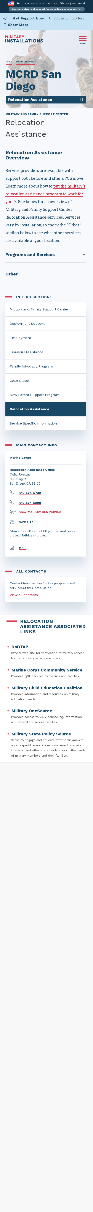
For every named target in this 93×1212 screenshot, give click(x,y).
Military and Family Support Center (39, 309)
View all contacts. (24, 595)
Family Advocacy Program (31, 366)
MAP (22, 547)
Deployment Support (27, 323)
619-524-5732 (30, 493)
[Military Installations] (24, 41)
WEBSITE (26, 522)
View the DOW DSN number (40, 512)
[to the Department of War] (11, 3)
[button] (47, 9)
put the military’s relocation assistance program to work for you (45, 194)
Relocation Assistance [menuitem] (30, 99)
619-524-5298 (30, 502)
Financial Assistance (26, 352)
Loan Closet (19, 381)
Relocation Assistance (29, 409)
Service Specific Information (33, 423)
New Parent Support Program (34, 395)
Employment (20, 338)
